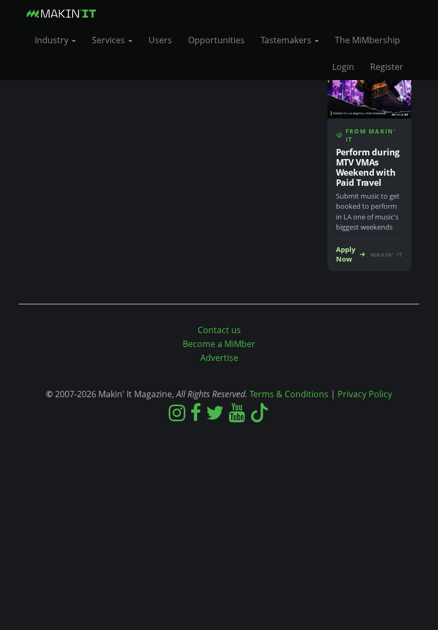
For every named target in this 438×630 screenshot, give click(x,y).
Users (160, 40)
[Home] (65, 13)
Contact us (219, 330)
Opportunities (216, 40)
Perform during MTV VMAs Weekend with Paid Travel (368, 167)
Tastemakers (287, 40)
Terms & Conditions (288, 394)
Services (109, 40)
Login (343, 67)
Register (386, 67)
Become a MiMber (219, 344)
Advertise (219, 358)
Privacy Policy (365, 394)
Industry (53, 40)
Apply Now (345, 254)
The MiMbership (367, 40)
